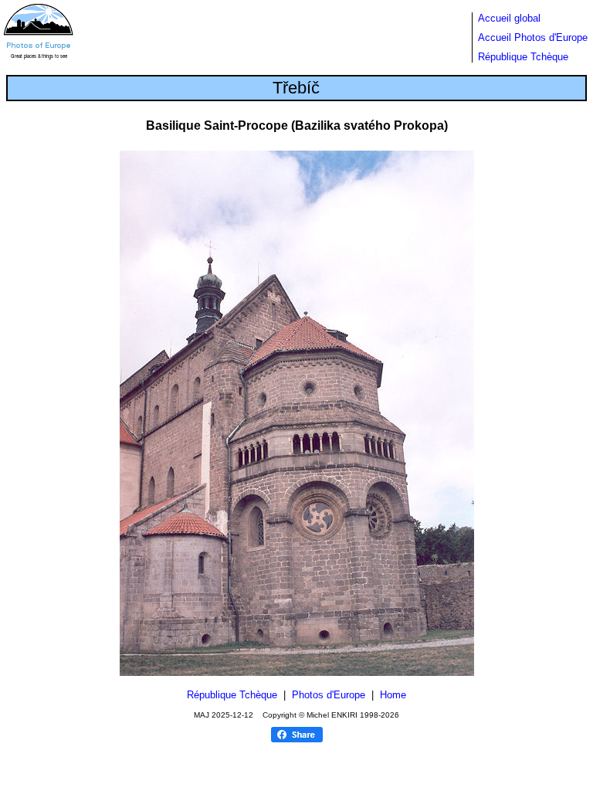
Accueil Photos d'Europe (533, 37)
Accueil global (509, 18)
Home (393, 695)
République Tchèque (523, 57)
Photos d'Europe (328, 695)
